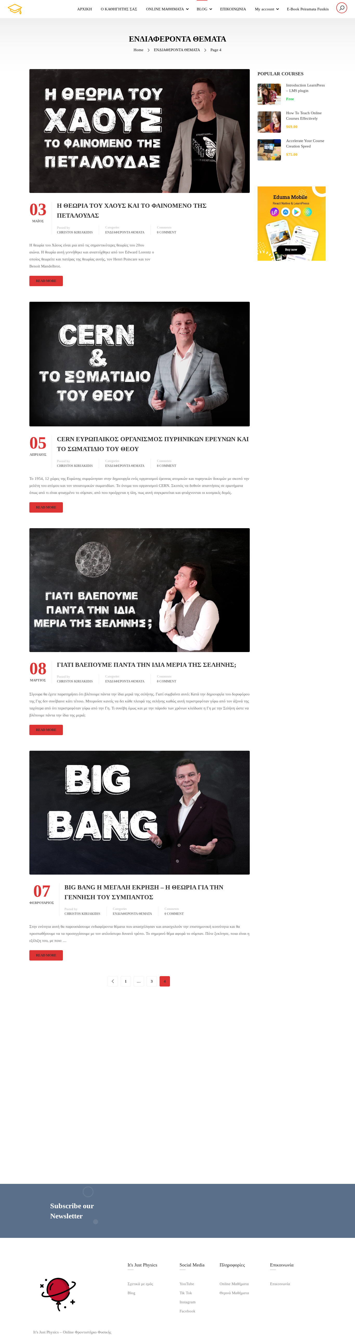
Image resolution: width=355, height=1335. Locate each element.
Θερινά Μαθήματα (234, 1293)
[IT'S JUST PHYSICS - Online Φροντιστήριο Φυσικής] (34, 9)
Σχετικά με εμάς (140, 1284)
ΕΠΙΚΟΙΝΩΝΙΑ (233, 9)
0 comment (166, 232)
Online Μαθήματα (234, 1284)
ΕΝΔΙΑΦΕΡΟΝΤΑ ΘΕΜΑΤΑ (177, 50)
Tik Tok (186, 1293)
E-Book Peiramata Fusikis (308, 9)
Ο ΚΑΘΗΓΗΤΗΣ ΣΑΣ (119, 9)
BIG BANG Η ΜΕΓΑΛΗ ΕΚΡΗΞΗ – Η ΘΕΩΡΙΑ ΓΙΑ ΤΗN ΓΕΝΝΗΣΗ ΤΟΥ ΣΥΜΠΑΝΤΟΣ (143, 892)
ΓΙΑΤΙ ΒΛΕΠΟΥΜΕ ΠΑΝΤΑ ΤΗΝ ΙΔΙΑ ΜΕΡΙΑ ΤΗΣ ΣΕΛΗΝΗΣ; (146, 664)
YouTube (187, 1284)
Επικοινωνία (280, 1284)
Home (138, 50)
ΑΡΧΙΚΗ (84, 9)
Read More (46, 281)
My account (264, 9)
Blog (131, 1293)
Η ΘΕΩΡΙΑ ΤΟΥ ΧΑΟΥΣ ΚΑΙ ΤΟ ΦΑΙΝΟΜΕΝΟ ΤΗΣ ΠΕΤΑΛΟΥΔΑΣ (132, 210)
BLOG (202, 9)
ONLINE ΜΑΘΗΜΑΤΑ (165, 9)
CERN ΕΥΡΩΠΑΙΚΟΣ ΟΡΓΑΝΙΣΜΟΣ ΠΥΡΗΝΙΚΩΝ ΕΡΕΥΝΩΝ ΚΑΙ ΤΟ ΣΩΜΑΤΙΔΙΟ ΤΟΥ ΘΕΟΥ (153, 444)
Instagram (188, 1302)
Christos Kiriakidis (75, 232)
